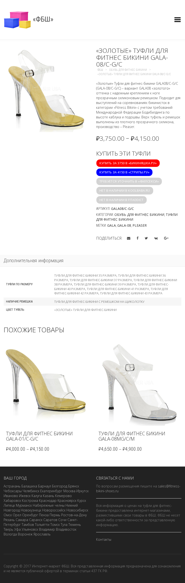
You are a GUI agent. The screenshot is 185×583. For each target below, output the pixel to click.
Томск (55, 524)
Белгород (59, 486)
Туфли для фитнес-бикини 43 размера (131, 293)
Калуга (37, 495)
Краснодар (48, 500)
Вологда (10, 534)
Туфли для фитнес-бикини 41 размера (118, 289)
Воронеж (25, 534)
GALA (111, 225)
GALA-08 (124, 225)
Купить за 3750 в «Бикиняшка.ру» (128, 163)
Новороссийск (54, 510)
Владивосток (66, 529)
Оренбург (30, 515)
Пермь (55, 515)
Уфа (17, 529)
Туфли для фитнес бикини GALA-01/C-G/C (39, 436)
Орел (17, 515)
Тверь (8, 529)
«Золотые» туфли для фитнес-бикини (85, 310)
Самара (22, 519)
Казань (48, 495)
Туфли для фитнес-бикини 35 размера (85, 275)
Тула (64, 524)
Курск (81, 500)
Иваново (11, 495)
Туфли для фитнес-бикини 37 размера (101, 280)
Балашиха (29, 486)
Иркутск (82, 491)
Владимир (47, 529)
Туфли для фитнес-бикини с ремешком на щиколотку (99, 301)
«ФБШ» (42, 19)
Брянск (73, 486)
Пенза (44, 515)
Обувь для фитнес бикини (139, 214)
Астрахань (12, 486)
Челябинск (31, 491)
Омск (8, 515)
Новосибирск (77, 510)
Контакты (103, 539)
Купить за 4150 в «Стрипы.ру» (124, 172)
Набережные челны (49, 505)
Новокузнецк (31, 510)
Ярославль (42, 534)
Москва (69, 491)
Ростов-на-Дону (74, 515)
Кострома (30, 500)
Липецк (9, 505)
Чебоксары (13, 491)
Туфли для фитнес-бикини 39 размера (105, 284)
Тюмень (74, 524)
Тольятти (42, 524)
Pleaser (139, 225)
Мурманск (24, 505)
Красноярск (67, 500)
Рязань (9, 519)
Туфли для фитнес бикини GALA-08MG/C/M (132, 436)
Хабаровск (12, 500)
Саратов (50, 519)
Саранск (35, 519)
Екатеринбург (51, 491)
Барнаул (44, 486)
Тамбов (28, 524)
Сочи (62, 519)
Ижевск (25, 495)
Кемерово (63, 495)
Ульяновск (30, 529)
